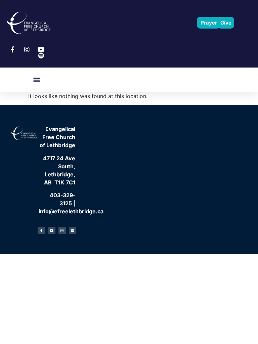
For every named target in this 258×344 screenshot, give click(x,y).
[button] (36, 79)
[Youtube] (51, 230)
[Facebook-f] (41, 230)
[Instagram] (62, 230)
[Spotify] (72, 230)
